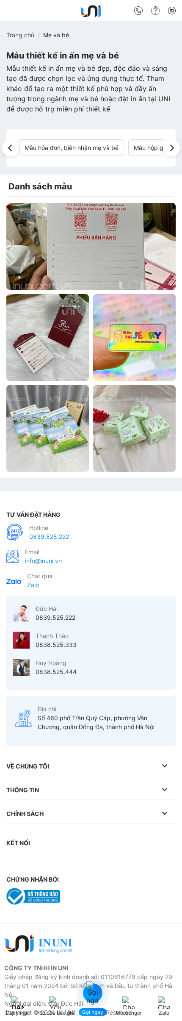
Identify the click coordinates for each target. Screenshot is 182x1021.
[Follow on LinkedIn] (99, 860)
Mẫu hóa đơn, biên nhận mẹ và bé (72, 147)
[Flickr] (132, 860)
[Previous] (10, 147)
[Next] (171, 147)
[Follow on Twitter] (65, 860)
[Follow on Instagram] (31, 860)
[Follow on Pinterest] (82, 860)
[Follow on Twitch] (166, 860)
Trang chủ (20, 35)
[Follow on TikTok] (48, 860)
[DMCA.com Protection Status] (86, 895)
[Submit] (166, 12)
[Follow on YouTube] (116, 860)
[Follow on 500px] (149, 860)
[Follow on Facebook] (14, 860)
